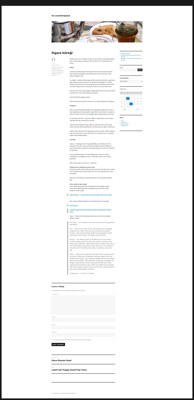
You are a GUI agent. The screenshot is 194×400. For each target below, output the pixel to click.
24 (131, 104)
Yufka (92, 112)
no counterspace (61, 15)
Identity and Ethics (125, 53)
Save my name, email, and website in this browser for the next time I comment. (73, 339)
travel (62, 72)
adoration (54, 67)
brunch (58, 67)
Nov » (138, 109)
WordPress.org (124, 125)
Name (54, 317)
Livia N (53, 63)
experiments (55, 70)
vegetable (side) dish (57, 73)
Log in (122, 120)
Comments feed (125, 124)
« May (124, 109)
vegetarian (54, 75)
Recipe (58, 72)
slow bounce (74, 205)
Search (121, 67)
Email (54, 324)
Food (59, 70)
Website (54, 332)
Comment (55, 294)
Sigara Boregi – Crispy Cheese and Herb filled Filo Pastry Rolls (91, 195)
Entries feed (124, 122)
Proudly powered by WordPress (68, 393)
